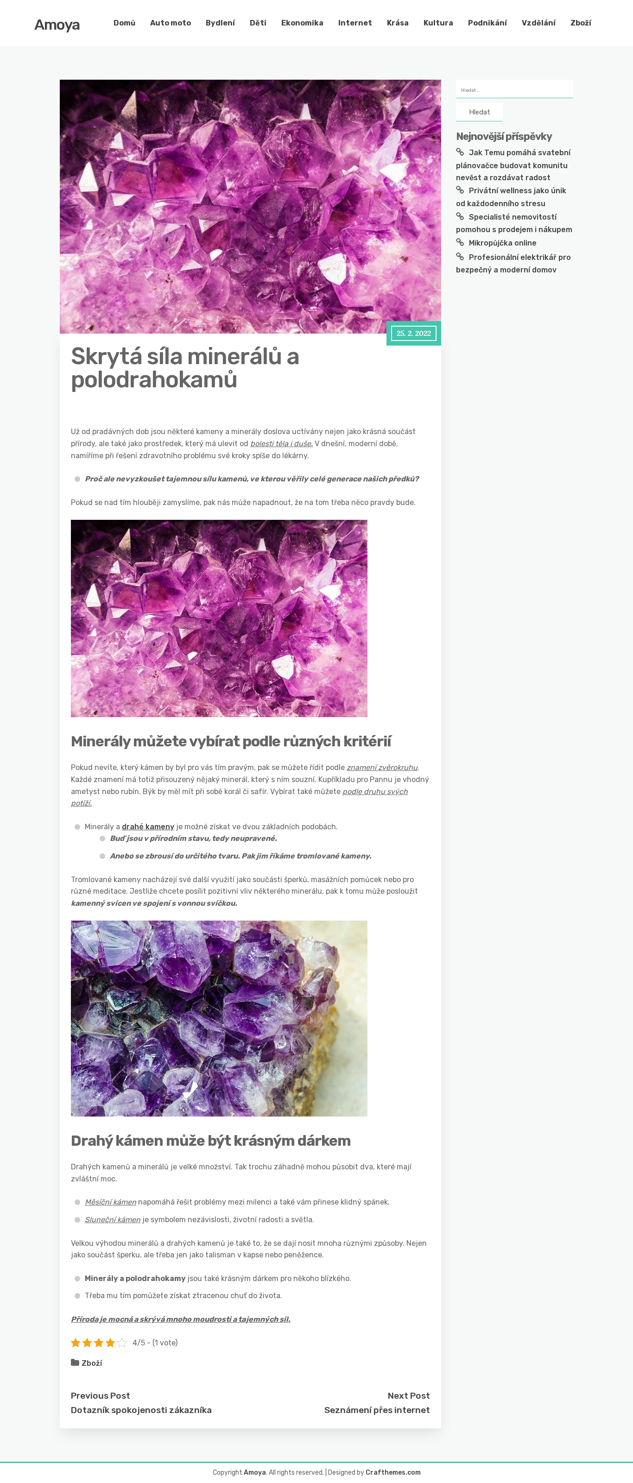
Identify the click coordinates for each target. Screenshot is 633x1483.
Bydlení (220, 23)
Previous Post (100, 1395)
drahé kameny (148, 826)
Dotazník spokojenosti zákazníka (141, 1410)
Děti (258, 23)
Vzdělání (539, 23)
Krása (398, 23)
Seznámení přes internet (377, 1410)
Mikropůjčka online (503, 243)
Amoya (57, 24)
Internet (355, 23)
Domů (124, 23)
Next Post (409, 1395)
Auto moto (170, 23)
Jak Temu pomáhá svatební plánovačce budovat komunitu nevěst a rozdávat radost (513, 165)
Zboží (580, 23)
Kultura (438, 23)
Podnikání (487, 23)
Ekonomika (302, 23)
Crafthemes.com (393, 1473)
